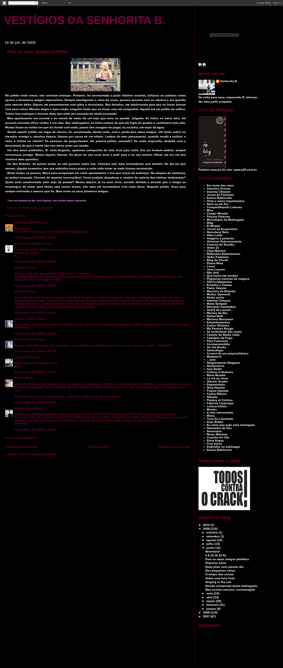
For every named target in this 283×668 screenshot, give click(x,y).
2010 (206, 525)
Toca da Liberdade (220, 418)
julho (210, 543)
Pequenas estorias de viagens (228, 278)
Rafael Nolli (215, 316)
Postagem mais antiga (174, 446)
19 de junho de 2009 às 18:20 (35, 312)
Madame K (214, 356)
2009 (206, 528)
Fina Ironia (214, 443)
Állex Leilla (214, 235)
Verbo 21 (213, 247)
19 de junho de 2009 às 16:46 (35, 285)
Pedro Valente (216, 288)
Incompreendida (218, 344)
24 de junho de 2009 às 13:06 (35, 429)
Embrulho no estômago (223, 446)
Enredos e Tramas (219, 285)
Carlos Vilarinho (218, 325)
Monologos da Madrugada (225, 219)
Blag (210, 222)
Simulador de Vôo (219, 428)
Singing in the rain (218, 582)
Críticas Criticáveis (220, 372)
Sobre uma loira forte (220, 578)
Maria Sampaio (217, 303)
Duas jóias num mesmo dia (224, 566)
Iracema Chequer (219, 191)
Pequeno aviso (215, 563)
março (211, 601)
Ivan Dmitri (214, 369)
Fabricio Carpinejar (220, 403)
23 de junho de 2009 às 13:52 (35, 402)
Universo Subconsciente (224, 241)
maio (210, 593)
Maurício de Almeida (221, 291)
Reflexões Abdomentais (223, 254)
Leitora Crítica (217, 406)
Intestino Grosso (219, 188)
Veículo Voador (217, 381)
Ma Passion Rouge (220, 328)
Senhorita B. (23, 357)
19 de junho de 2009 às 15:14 (35, 261)
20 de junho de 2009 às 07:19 (35, 351)
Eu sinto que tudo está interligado (231, 425)
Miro (210, 210)
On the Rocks (216, 347)
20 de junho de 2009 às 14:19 (35, 372)
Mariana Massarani (220, 319)
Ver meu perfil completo (215, 101)
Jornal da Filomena (220, 194)
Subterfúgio (215, 350)
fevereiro (213, 604)
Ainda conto (215, 297)
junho (210, 547)
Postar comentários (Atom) (37, 454)
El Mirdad (213, 226)
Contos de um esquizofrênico (228, 353)
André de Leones (219, 309)
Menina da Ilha (217, 313)
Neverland (212, 551)
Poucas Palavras (218, 216)
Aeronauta (214, 431)
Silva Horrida (216, 387)
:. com (211, 359)
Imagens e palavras (220, 238)
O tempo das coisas (219, 574)
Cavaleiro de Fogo (220, 337)
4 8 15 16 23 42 (215, 555)
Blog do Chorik (217, 260)
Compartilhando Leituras (224, 207)
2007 (206, 616)
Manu (211, 415)
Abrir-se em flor (218, 204)
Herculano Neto (218, 232)
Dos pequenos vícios (220, 570)
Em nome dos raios (220, 185)
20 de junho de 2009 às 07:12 (35, 333)
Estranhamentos (218, 322)
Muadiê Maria (24, 408)
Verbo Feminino (218, 257)
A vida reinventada (220, 412)
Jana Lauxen (216, 269)
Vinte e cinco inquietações (225, 201)
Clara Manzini (216, 250)
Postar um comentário (20, 438)
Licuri (211, 266)
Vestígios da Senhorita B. (84, 20)
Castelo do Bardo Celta (223, 334)
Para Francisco (217, 341)
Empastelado (216, 384)
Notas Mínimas (217, 434)
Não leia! (213, 272)
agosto (211, 540)
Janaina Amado (25, 318)
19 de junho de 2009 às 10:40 (35, 237)
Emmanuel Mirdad (27, 222)
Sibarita (212, 397)
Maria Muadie (216, 375)
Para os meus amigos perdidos (38, 51)
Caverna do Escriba (220, 244)
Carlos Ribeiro (217, 393)
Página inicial (98, 446)
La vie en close (217, 378)
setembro (213, 536)
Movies (212, 409)
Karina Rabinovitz (219, 198)
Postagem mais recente (21, 446)
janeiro (211, 608)
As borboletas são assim (224, 331)
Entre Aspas (215, 440)
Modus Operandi (218, 294)
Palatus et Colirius (220, 400)
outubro (212, 532)
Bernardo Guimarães (29, 243)
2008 (206, 612)
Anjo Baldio (215, 421)
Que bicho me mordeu (222, 275)
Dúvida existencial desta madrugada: (231, 586)
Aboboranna (215, 365)
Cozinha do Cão (218, 437)
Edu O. (19, 378)
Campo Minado (217, 213)
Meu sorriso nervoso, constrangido (230, 589)
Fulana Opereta (218, 390)
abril (209, 597)
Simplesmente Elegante (223, 362)
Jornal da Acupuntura (222, 229)
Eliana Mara (215, 263)
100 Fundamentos (219, 282)
